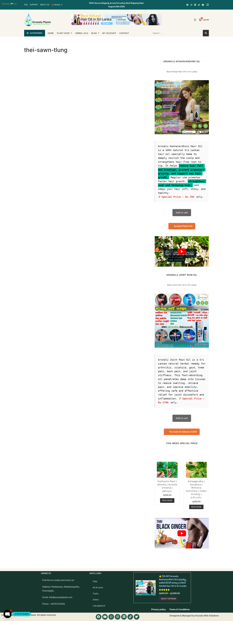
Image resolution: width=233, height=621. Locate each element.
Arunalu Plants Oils (183, 226)
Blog (94, 33)
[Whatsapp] (111, 617)
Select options (168, 599)
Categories (36, 33)
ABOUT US (44, 5)
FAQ (26, 5)
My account (109, 33)
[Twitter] (136, 617)
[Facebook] (98, 617)
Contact (124, 33)
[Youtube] (105, 617)
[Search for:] (167, 33)
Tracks (95, 593)
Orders (96, 599)
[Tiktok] (130, 617)
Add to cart (182, 212)
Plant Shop (63, 33)
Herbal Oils (81, 33)
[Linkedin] (124, 617)
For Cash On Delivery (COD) (183, 431)
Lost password (99, 605)
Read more (167, 500)
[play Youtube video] (182, 251)
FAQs (95, 581)
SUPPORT (34, 5)
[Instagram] (117, 617)
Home (51, 33)
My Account (98, 587)
